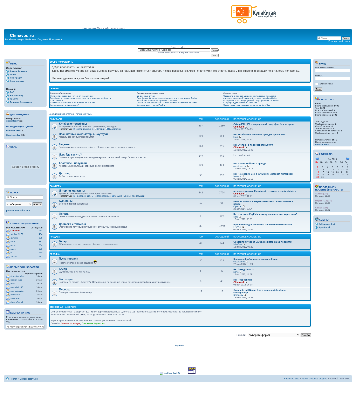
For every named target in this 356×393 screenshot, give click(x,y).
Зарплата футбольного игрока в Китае (255, 259)
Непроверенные (102, 196)
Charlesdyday (13, 135)
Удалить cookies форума (314, 378)
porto (13, 245)
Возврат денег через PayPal (151, 105)
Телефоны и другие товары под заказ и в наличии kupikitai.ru (80, 98)
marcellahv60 (17, 287)
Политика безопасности (21, 102)
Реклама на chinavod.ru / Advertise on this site (72, 103)
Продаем (55, 237)
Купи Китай (324, 227)
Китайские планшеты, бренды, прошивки (157, 100)
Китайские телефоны (73, 123)
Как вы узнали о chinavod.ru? (64, 105)
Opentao (237, 206)
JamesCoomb (17, 302)
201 (40, 249)
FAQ (12, 92)
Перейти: (241, 335)
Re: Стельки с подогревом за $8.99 (253, 145)
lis (11, 252)
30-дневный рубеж (146, 96)
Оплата (63, 213)
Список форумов (18, 71)
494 (40, 234)
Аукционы (66, 200)
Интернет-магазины (72, 190)
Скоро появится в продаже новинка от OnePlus (246, 105)
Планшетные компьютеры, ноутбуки (83, 134)
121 (40, 256)
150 (40, 252)
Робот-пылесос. (89, 28)
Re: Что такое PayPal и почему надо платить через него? (265, 214)
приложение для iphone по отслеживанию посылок (262, 224)
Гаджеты (64, 144)
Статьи (100, 129)
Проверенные (83, 196)
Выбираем (56, 119)
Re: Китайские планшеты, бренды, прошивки (259, 134)
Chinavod (15, 230)
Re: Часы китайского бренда (249, 163)
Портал (13, 379)
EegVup (237, 227)
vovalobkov (239, 261)
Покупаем (55, 186)
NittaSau (237, 244)
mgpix (13, 249)
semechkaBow (13, 130)
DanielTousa (16, 280)
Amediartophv (17, 276)
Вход (322, 63)
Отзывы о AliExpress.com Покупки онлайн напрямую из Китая (167, 103)
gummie (14, 238)
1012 (39, 230)
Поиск (13, 75)
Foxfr (13, 283)
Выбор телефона (84, 129)
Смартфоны (114, 129)
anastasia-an (239, 166)
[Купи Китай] (253, 24)
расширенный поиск (18, 210)
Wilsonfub (15, 295)
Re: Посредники (242, 279)
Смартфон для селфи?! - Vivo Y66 (240, 103)
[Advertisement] (155, 16)
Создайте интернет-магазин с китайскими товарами (249, 96)
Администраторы (70, 323)
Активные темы (84, 114)
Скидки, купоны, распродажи (129, 196)
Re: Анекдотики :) (243, 269)
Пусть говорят (68, 258)
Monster (237, 176)
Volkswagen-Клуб (327, 224)
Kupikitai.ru (180, 345)
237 (40, 241)
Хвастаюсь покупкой (73, 163)
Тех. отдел (66, 279)
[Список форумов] (7, 34)
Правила (14, 99)
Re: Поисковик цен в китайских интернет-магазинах (263, 174)
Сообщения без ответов (61, 114)
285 (40, 238)
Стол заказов (56, 100)
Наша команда (17, 81)
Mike (13, 241)
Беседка (55, 254)
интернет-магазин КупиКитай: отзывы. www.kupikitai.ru (250, 98)
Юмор (63, 268)
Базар (63, 241)
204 (40, 245)
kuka (235, 137)
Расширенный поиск (339, 41)
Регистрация (16, 78)
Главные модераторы (93, 323)
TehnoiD (14, 256)
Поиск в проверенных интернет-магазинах (71, 96)
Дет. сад (64, 173)
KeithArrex (15, 298)
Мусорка (64, 289)
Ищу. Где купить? (70, 154)
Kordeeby (238, 295)
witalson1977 (17, 234)
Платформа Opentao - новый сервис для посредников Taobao (167, 98)
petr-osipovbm (17, 291)
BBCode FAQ (16, 96)
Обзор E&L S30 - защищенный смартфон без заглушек (251, 100)
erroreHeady (12, 121)
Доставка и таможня (72, 224)
